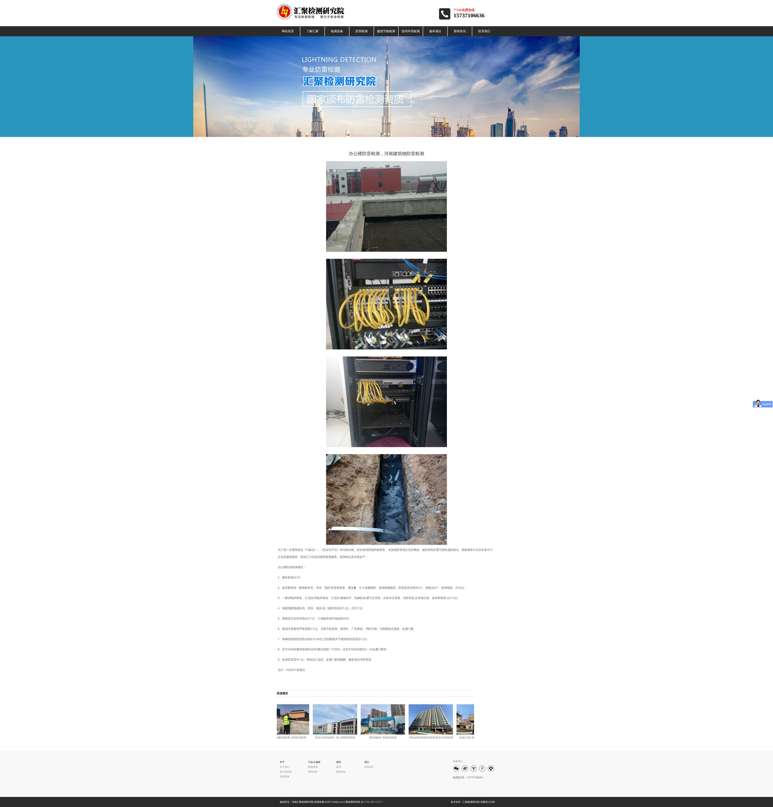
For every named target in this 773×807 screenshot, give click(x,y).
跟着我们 (458, 761)
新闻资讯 (460, 31)
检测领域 (313, 767)
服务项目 (435, 31)
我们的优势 (286, 771)
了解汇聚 (312, 31)
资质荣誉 (284, 776)
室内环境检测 (411, 31)
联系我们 (484, 31)
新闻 (338, 767)
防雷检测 (361, 31)
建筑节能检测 (386, 31)
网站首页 (288, 31)
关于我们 (284, 767)
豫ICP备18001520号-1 (372, 802)
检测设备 (337, 31)
